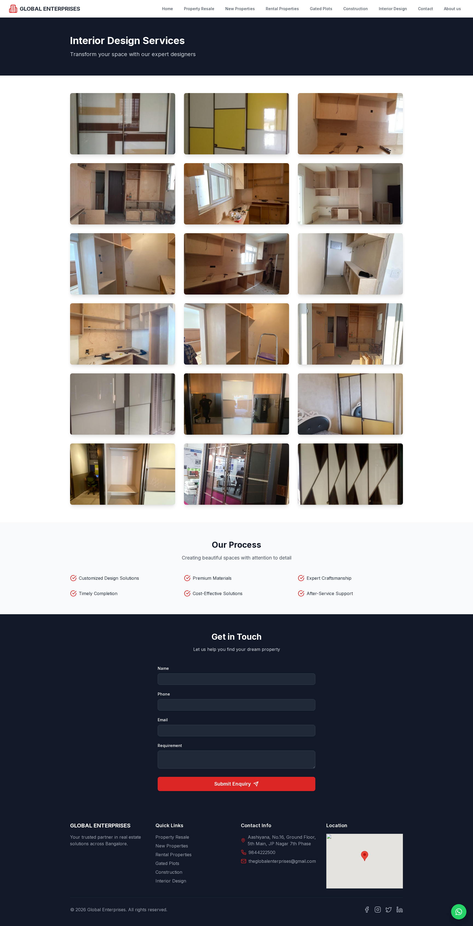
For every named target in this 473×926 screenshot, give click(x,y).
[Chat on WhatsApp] (458, 911)
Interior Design (393, 8)
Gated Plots (321, 8)
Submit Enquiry (232, 784)
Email (163, 719)
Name (163, 668)
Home (167, 8)
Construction (355, 8)
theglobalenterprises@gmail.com (282, 861)
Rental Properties (282, 8)
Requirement (170, 745)
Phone (164, 694)
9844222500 (262, 852)
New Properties (240, 8)
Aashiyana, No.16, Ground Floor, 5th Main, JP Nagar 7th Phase (282, 840)
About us (452, 8)
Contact (425, 8)
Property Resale (199, 8)
